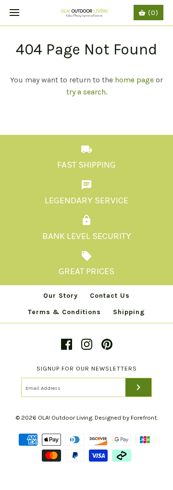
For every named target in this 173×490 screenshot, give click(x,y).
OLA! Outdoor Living (65, 417)
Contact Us (110, 295)
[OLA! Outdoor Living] (86, 13)
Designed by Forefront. (126, 417)
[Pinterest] (106, 344)
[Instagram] (86, 344)
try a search (86, 91)
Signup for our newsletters (87, 368)
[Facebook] (66, 344)
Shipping (129, 312)
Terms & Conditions (64, 312)
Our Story (60, 295)
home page (134, 79)
